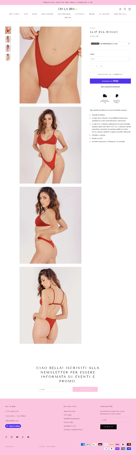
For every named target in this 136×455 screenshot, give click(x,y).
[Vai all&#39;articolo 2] (8, 39)
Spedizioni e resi (70, 426)
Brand (68, 17)
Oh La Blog (67, 415)
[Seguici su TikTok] (23, 437)
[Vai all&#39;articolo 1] (8, 30)
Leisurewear (64, 14)
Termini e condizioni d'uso (73, 429)
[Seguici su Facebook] (6, 437)
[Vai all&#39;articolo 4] (8, 57)
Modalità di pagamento (72, 418)
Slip (26, 14)
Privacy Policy (69, 422)
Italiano (9, 446)
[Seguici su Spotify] (28, 437)
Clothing (80, 14)
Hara (92, 28)
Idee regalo (120, 14)
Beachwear (47, 14)
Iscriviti (85, 389)
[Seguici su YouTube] (17, 437)
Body (35, 14)
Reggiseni (14, 14)
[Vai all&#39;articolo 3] (8, 48)
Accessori (104, 14)
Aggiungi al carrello (110, 74)
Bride (92, 14)
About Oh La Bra (69, 411)
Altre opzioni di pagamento (110, 86)
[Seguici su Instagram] (12, 437)
